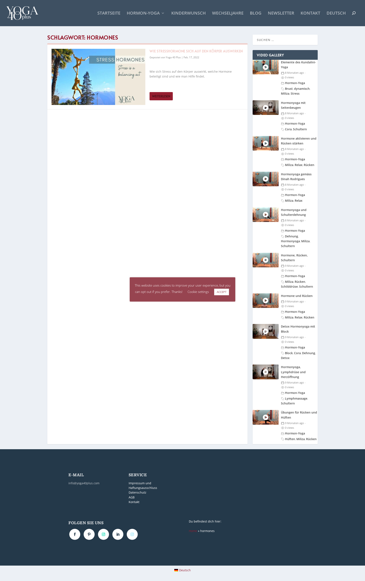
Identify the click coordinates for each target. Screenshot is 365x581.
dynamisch (302, 89)
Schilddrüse (289, 286)
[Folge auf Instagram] (103, 534)
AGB (132, 497)
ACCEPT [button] (221, 292)
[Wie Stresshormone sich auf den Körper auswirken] (98, 77)
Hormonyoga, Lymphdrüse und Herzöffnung (293, 372)
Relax (298, 165)
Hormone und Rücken (297, 296)
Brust (289, 89)
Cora (288, 129)
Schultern (300, 129)
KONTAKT (310, 13)
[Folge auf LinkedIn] (117, 534)
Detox (285, 358)
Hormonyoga (290, 241)
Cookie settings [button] (198, 292)
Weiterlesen (161, 96)
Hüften (290, 439)
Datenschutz (137, 493)
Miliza (285, 93)
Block (289, 353)
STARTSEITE (108, 13)
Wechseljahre (228, 13)
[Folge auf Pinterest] (89, 534)
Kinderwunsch (188, 13)
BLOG (255, 13)
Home (193, 531)
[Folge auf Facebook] (74, 534)
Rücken (309, 165)
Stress (295, 93)
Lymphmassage (296, 398)
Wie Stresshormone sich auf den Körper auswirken (196, 51)
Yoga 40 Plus (173, 57)
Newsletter (281, 13)
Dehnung (291, 236)
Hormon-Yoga (143, 13)
